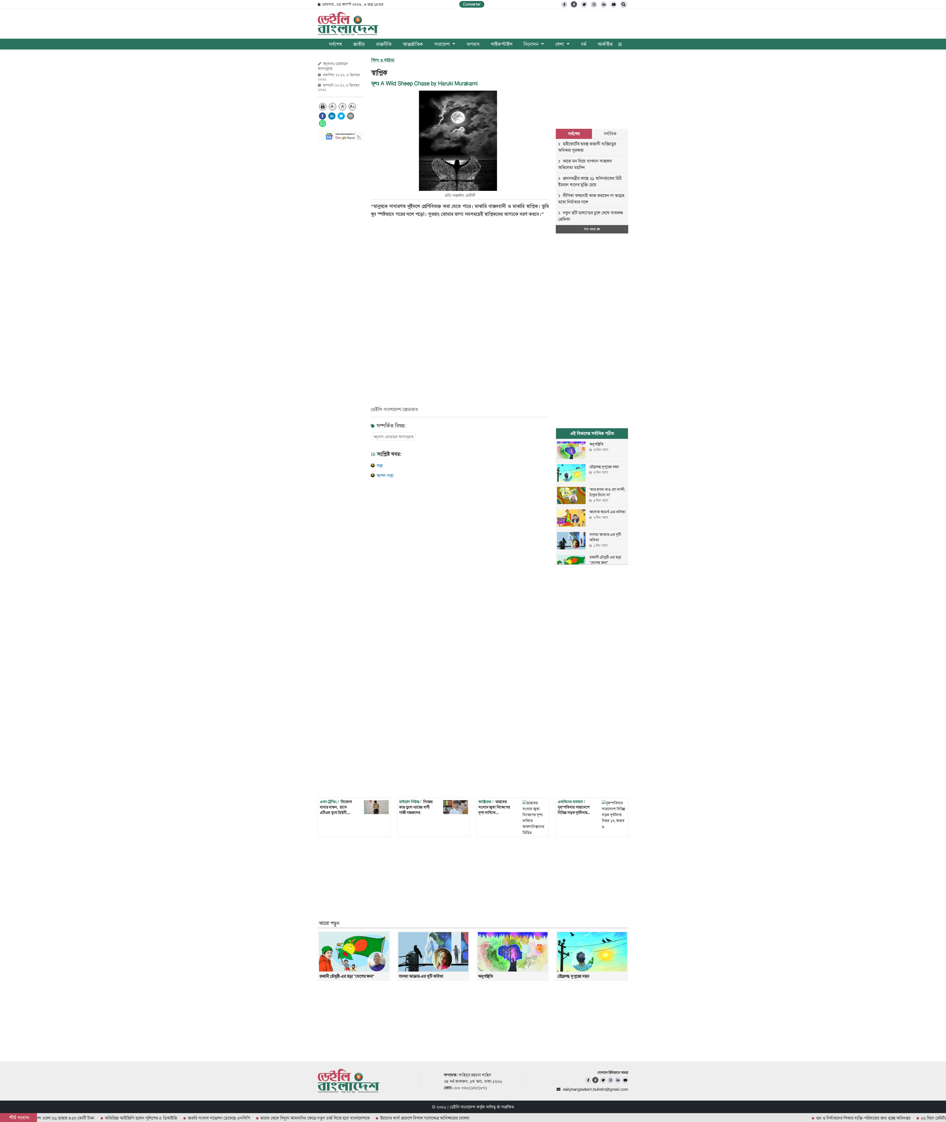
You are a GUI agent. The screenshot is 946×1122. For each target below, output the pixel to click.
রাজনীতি (383, 44)
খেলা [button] (560, 44)
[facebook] (322, 116)
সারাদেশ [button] (442, 44)
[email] (350, 116)
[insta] (610, 1080)
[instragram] (594, 4)
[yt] (613, 4)
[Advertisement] (341, 219)
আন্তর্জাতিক (413, 44)
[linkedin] (604, 4)
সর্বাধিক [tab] (610, 134)
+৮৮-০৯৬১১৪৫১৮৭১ (470, 1087)
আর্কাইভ (605, 44)
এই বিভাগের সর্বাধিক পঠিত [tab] (592, 433)
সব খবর (590, 229)
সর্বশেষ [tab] (573, 134)
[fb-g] (574, 4)
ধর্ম (583, 44)
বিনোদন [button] (532, 44)
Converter (471, 4)
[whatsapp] (322, 123)
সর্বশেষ (335, 44)
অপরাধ (473, 44)
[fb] (564, 4)
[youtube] (625, 1080)
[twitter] (584, 4)
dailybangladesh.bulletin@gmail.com (595, 1089)
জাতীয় (359, 44)
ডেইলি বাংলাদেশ (462, 1107)
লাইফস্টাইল (501, 44)
